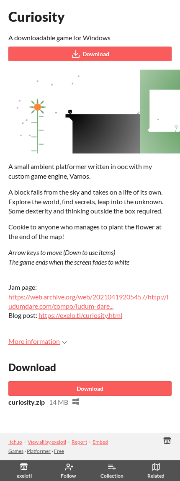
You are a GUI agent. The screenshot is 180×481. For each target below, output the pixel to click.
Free (59, 451)
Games (15, 451)
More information (34, 341)
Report (79, 442)
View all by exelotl (47, 442)
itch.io (15, 442)
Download (95, 53)
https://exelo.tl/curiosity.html (80, 315)
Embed (100, 442)
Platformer (39, 451)
